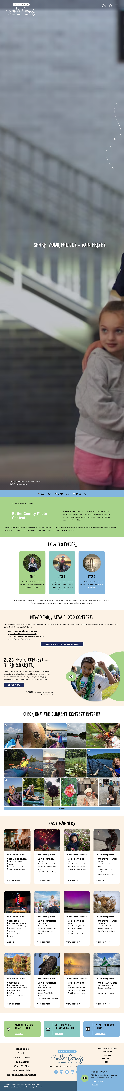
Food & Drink (22, 1061)
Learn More (97, 1081)
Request (59, 1033)
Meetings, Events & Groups (21, 1074)
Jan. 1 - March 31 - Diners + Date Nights (22, 631)
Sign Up (19, 1033)
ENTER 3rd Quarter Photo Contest (62, 644)
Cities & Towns (22, 1057)
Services (107, 1055)
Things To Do (21, 1048)
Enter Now (100, 1033)
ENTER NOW (14, 685)
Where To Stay (22, 1066)
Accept (95, 1084)
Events (21, 1053)
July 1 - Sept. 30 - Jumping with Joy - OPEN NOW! (26, 636)
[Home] (67, 1057)
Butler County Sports (107, 1048)
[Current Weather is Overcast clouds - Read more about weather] (104, 5)
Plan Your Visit (21, 1070)
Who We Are (107, 1058)
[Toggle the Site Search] (111, 5)
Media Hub (107, 1052)
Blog (107, 1062)
